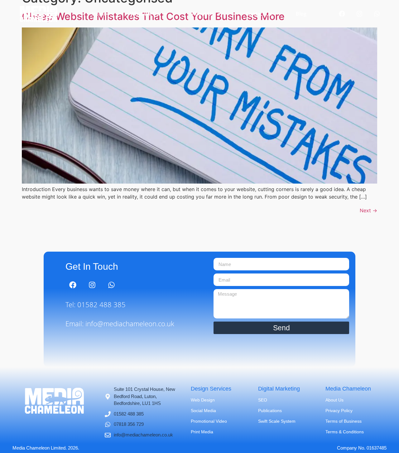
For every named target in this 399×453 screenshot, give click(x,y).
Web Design (203, 399)
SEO (262, 399)
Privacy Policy (339, 410)
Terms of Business (343, 421)
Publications (270, 410)
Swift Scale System (277, 421)
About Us (203, 13)
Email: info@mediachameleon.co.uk (119, 323)
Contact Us (259, 13)
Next (368, 210)
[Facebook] (342, 13)
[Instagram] (359, 13)
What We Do (145, 13)
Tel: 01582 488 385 (95, 304)
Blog (301, 13)
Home (99, 13)
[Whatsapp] (377, 13)
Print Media (202, 431)
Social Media (203, 410)
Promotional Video (209, 421)
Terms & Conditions (344, 431)
